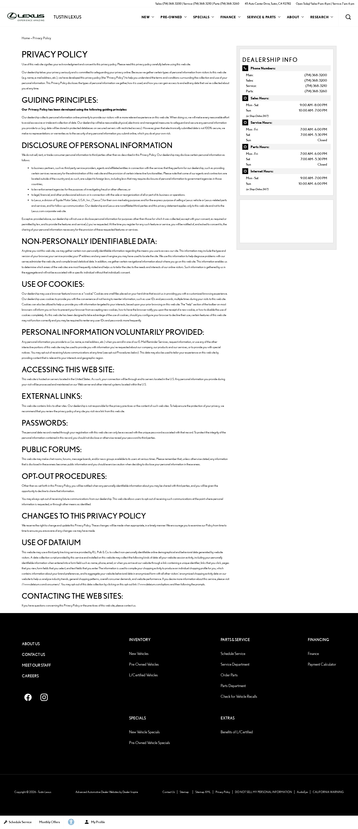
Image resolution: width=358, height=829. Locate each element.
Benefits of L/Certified (237, 732)
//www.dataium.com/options (153, 584)
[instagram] (44, 697)
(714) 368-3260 (316, 91)
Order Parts (229, 675)
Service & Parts (261, 17)
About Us (31, 644)
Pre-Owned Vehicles (144, 664)
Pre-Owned (171, 17)
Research (319, 18)
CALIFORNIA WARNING (328, 792)
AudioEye (302, 792)
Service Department (235, 664)
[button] (348, 17)
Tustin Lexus (44, 792)
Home (26, 38)
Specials (201, 17)
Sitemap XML (203, 792)
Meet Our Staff (36, 665)
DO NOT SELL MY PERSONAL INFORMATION (263, 792)
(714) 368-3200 (315, 75)
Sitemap (184, 792)
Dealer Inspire (130, 792)
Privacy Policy (223, 792)
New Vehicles (139, 653)
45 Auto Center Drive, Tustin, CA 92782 (268, 3)
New (145, 17)
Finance (228, 17)
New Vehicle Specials (144, 732)
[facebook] (28, 697)
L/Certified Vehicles (143, 675)
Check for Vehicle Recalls (239, 696)
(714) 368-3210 (316, 86)
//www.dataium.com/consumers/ (41, 584)
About (293, 17)
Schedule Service (233, 653)
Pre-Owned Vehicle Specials (149, 742)
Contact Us (33, 654)
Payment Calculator (322, 664)
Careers (30, 676)
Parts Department (233, 685)
